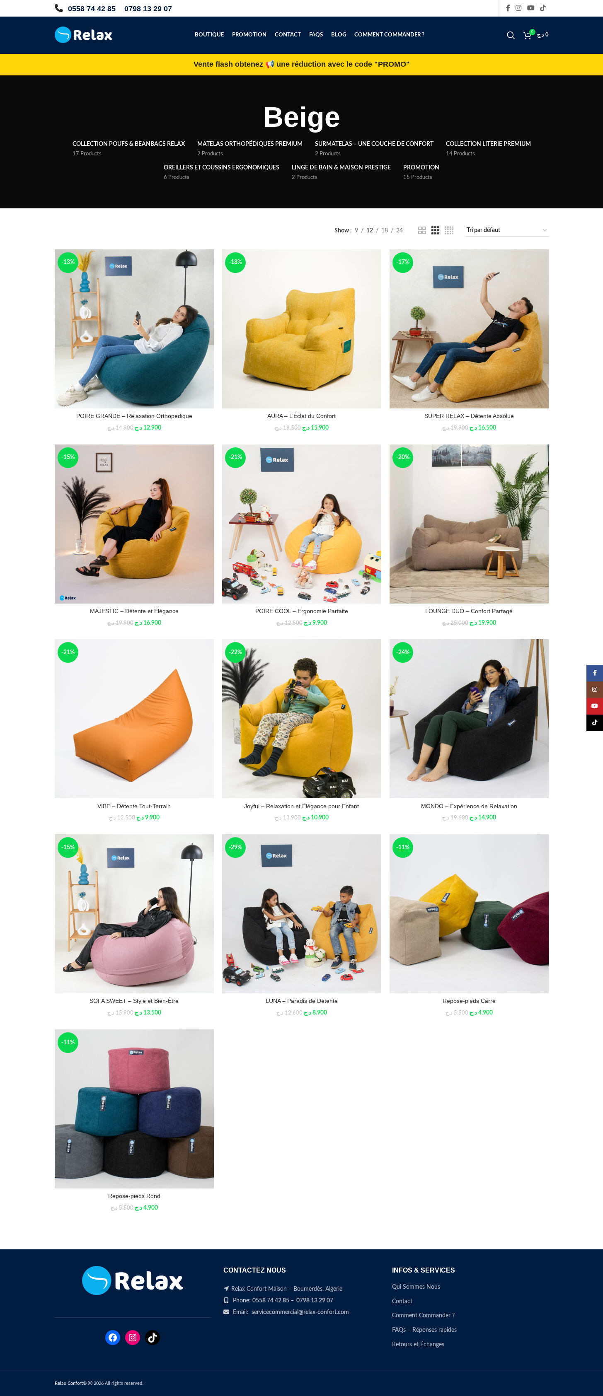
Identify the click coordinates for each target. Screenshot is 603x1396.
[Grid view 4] (449, 230)
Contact (402, 1301)
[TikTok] (152, 1337)
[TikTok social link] (542, 8)
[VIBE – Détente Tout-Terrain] (134, 718)
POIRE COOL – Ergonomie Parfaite (301, 611)
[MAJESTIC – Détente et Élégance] (134, 524)
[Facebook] (112, 1337)
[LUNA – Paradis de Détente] (301, 913)
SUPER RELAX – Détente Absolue (469, 416)
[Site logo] (84, 35)
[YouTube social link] (530, 8)
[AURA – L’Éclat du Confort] (301, 328)
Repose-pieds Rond (134, 1196)
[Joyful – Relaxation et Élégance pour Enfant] (301, 718)
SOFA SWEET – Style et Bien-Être (134, 1000)
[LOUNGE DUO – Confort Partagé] (469, 524)
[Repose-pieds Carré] (469, 913)
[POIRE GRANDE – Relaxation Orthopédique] (134, 328)
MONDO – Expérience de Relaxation (469, 806)
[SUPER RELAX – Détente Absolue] (469, 328)
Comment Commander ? (423, 1316)
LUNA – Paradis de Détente (302, 1000)
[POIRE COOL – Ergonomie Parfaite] (301, 524)
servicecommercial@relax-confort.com (300, 1312)
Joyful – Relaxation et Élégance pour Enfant (301, 806)
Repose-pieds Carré (469, 1000)
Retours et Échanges (418, 1345)
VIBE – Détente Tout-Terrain (134, 806)
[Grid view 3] (435, 230)
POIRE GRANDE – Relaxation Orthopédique (134, 416)
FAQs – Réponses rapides (424, 1330)
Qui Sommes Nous (416, 1287)
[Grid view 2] (422, 230)
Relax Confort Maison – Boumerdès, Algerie (286, 1289)
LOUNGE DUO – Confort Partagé (469, 611)
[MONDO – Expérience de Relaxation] (469, 718)
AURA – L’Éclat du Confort (301, 416)
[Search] (511, 35)
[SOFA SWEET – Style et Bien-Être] (134, 913)
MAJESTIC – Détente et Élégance (134, 611)
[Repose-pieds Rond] (134, 1108)
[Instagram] (132, 1337)
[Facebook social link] (508, 8)
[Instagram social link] (518, 8)
